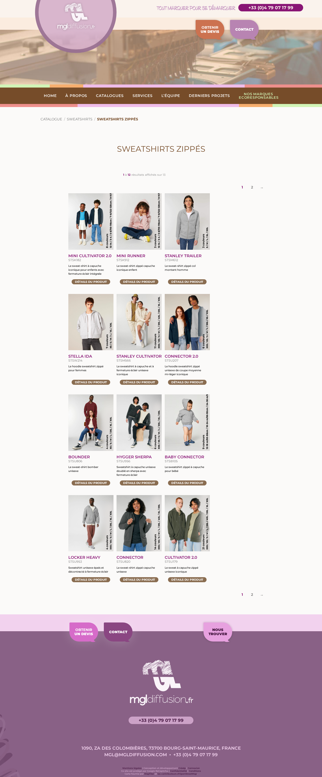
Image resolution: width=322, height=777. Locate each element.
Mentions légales (132, 768)
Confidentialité (178, 771)
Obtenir (210, 29)
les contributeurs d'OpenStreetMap (177, 773)
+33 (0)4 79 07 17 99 (270, 7)
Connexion (194, 768)
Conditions (195, 771)
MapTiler (149, 773)
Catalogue (51, 119)
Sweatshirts (79, 119)
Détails (91, 281)
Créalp (182, 768)
